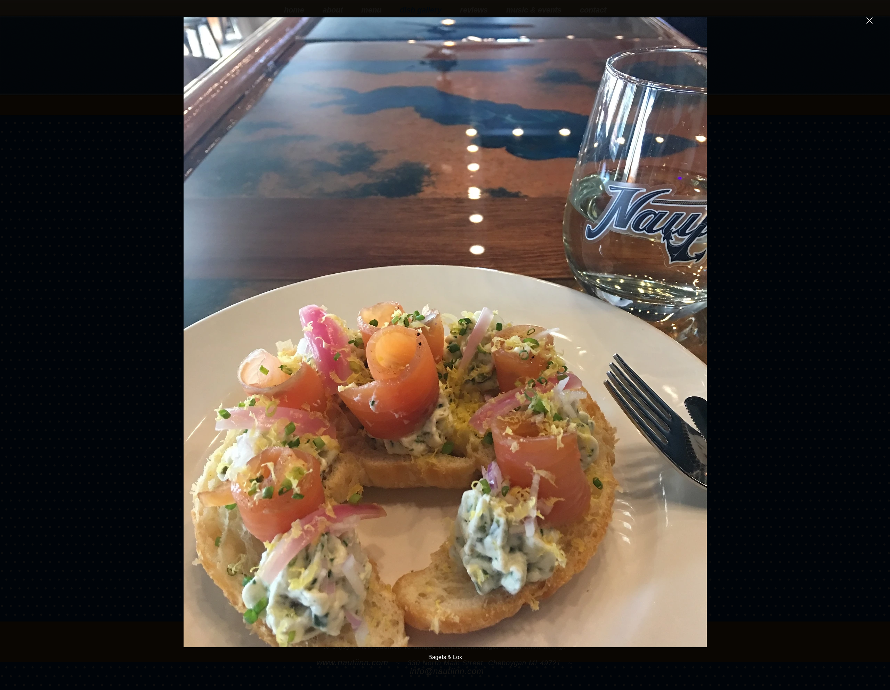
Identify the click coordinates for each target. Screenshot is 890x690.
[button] (869, 20)
